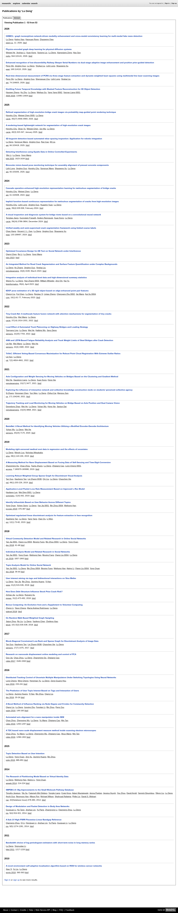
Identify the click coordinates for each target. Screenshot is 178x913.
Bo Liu (20, 621)
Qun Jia (9, 658)
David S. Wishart (88, 796)
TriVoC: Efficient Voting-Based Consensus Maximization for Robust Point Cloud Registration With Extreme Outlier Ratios (63, 353)
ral (7, 360)
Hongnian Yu (35, 681)
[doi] (25, 43)
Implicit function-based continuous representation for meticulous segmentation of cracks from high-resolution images (62, 201)
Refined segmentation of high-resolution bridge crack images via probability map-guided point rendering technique (61, 112)
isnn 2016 (10, 684)
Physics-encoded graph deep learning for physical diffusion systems (39, 49)
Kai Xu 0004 (90, 294)
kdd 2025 (10, 158)
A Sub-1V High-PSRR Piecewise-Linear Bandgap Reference (33, 820)
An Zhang (18, 268)
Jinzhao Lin (31, 810)
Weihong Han (70, 505)
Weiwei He (10, 52)
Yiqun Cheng (20, 608)
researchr (6, 3)
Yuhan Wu (41, 406)
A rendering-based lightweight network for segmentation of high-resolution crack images (48, 125)
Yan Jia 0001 (43, 505)
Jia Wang (80, 294)
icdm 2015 (10, 760)
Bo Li (20, 254)
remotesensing (12, 271)
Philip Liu (76, 796)
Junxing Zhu (29, 707)
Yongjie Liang (54, 793)
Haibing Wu (40, 330)
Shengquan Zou (43, 79)
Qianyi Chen (11, 254)
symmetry (10, 496)
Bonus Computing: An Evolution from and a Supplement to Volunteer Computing (44, 605)
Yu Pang (40, 810)
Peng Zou (59, 707)
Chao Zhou (25, 466)
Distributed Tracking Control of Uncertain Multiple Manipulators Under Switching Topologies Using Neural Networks (61, 677)
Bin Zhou (26, 581)
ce (7, 396)
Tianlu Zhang (37, 466)
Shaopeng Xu (62, 66)
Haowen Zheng (12, 92)
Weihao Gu (42, 92)
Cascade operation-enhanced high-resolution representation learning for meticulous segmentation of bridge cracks (61, 188)
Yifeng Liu (159, 793)
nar (7, 800)
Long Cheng (11, 681)
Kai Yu (66, 281)
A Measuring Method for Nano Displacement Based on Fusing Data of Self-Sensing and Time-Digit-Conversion (58, 462)
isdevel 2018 (11, 611)
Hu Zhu (23, 92)
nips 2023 (10, 258)
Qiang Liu (49, 694)
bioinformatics (12, 284)
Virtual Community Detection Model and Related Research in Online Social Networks (46, 538)
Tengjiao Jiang (12, 218)
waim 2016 (10, 710)
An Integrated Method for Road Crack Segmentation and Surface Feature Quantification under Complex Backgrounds (61, 264)
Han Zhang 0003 (31, 281)
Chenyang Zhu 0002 (66, 294)
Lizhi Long (50, 66)
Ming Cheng (23, 681)
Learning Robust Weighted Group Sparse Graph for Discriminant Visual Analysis (44, 476)
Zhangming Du (12, 466)
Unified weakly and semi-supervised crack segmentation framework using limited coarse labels (51, 228)
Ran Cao (45, 142)
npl (7, 482)
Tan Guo (9, 479)
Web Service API (42, 910)
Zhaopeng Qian (47, 39)
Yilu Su (25, 793)
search (34, 3)
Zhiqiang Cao (58, 466)
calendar (26, 3)
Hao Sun (77, 52)
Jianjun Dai (61, 406)
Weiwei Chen (32, 129)
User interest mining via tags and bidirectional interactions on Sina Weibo (41, 578)
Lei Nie (9, 344)
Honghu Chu (11, 115)
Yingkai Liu (40, 66)
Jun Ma (42, 129)
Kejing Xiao (19, 39)
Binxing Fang (38, 542)
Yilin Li (8, 155)
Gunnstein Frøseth (28, 218)
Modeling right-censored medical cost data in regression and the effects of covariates (47, 449)
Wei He (31, 330)
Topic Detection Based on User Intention (25, 753)
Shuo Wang (66, 734)
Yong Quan (11, 505)
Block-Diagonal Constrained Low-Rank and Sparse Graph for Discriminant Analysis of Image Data (52, 641)
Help (31, 910)
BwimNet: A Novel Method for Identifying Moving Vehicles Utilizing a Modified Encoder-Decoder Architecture (57, 426)
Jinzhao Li (20, 52)
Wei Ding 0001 (25, 492)
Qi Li (23, 823)
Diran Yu (22, 129)
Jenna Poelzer (95, 793)
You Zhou (121, 793)
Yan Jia (17, 581)
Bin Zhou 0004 (56, 505)
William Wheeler (47, 281)
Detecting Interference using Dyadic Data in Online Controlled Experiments (41, 152)
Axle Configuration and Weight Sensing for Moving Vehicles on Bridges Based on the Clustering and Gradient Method (62, 376)
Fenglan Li (40, 707)
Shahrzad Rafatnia (63, 796)
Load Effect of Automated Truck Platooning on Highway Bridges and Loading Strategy (47, 327)
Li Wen (50, 519)
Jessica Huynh (109, 793)
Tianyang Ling (12, 330)
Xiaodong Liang (20, 380)
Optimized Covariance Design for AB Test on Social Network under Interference (43, 251)
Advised (17, 18)
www (8, 585)
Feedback (69, 910)
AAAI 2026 (10, 96)
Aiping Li (70, 568)
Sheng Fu (10, 281)
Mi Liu (52, 142)
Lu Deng (9, 39)
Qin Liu (46, 479)
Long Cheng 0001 (73, 466)
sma (8, 456)
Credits (23, 910)
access (9, 469)
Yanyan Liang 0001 (71, 92)
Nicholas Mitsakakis (34, 452)
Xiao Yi (9, 869)
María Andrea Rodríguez (38, 608)
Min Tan (64, 720)
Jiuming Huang (37, 581)
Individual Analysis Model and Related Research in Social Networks (38, 552)
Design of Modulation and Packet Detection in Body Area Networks (37, 806)
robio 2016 (10, 724)
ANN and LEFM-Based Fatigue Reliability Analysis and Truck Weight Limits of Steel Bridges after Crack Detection (59, 340)
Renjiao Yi (38, 294)
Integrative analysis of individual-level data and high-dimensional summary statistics (46, 277)
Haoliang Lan (12, 492)
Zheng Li (10, 608)
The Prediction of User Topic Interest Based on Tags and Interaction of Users (42, 691)
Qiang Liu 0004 (25, 542)
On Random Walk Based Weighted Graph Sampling (30, 618)
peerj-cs (9, 43)
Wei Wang (22, 317)
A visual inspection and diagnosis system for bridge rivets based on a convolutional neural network (53, 215)
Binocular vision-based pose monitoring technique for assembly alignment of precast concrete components (57, 165)
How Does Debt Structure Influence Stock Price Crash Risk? (34, 591)
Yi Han (48, 581)
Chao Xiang (11, 231)
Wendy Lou (19, 452)
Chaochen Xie (65, 479)
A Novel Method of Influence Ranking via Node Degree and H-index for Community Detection (50, 704)
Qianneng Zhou (65, 810)
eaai (8, 69)
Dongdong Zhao (13, 406)
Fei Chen (20, 294)
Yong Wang (26, 155)
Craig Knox (66, 793)
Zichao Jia (10, 595)
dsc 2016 (10, 697)
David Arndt (132, 793)
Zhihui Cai (51, 393)
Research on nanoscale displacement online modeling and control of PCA (41, 654)
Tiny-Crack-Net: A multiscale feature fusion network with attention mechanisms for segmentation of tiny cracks (58, 314)
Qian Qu (42, 519)
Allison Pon (34, 796)
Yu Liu (15, 869)
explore (16, 3)
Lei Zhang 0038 (35, 479)
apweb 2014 (11, 783)
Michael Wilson (47, 796)
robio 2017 (10, 661)
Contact (14, 910)
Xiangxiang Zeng (64, 52)
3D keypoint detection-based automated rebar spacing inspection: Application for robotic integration (54, 138)
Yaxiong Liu (42, 52)
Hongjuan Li (31, 823)
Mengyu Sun (62, 393)
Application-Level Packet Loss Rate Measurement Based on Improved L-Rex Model (45, 489)
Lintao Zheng (50, 294)
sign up (16, 880)
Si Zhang (10, 393)
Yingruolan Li (20, 846)
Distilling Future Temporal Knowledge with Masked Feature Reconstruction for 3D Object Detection (53, 89)
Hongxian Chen (22, 393)
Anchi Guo (10, 796)
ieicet (8, 625)
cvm (7, 297)
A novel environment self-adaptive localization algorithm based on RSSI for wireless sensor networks (54, 866)
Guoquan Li (11, 810)
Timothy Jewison (13, 793)
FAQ (61, 910)
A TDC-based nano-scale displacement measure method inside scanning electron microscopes (51, 730)
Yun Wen (34, 393)
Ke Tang (20, 810)
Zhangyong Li (51, 810)
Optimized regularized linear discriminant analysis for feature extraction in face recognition (49, 515)
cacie (8, 119)
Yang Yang (32, 519)
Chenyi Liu (10, 294)
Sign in (167, 3)
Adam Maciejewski (80, 793)
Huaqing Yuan (46, 205)
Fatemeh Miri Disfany (38, 793)
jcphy (8, 56)
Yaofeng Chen (39, 621)
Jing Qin (59, 281)
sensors (9, 334)
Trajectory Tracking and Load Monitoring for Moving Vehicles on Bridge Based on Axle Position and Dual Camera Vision (63, 403)
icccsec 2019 (11, 509)
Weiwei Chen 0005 (26, 115)
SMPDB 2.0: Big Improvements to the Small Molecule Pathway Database (40, 790)
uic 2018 (9, 558)
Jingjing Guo (20, 66)
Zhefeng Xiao (52, 621)
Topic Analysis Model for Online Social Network (28, 565)
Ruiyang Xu (30, 595)
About (5, 910)
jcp (7, 813)
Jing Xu (28, 757)
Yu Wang (43, 720)
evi (7, 522)
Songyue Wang (21, 142)
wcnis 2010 (11, 872)
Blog (54, 910)
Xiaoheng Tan (20, 479)
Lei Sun (9, 357)
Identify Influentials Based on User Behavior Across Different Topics (38, 502)
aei (7, 82)
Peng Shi (10, 66)
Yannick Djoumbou (146, 793)
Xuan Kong (31, 52)
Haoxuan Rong (32, 39)
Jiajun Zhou (11, 621)
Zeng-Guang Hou (58, 681)
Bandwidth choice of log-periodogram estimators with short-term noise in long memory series (50, 843)
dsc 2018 (10, 545)
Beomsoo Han (22, 796)
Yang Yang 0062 (55, 92)
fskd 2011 (10, 849)
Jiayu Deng (52, 330)
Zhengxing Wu (23, 720)
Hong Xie (52, 380)
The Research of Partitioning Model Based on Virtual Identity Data (37, 776)
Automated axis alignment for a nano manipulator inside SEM (35, 717)
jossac (8, 598)
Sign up (174, 3)
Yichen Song (22, 505)
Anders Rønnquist (45, 218)
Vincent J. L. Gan (24, 231)
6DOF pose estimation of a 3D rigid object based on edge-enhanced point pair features (47, 291)
